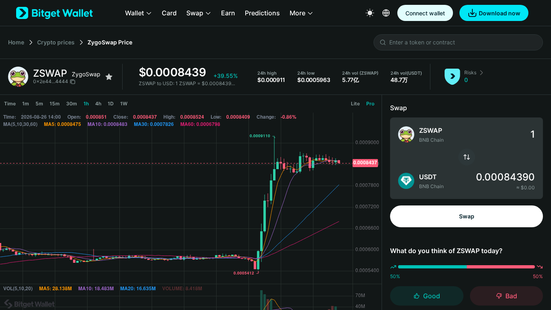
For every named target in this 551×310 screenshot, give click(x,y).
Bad (511, 296)
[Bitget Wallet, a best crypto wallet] (54, 13)
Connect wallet (425, 13)
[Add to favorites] (109, 76)
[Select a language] (386, 13)
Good (431, 296)
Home (16, 42)
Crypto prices (56, 42)
